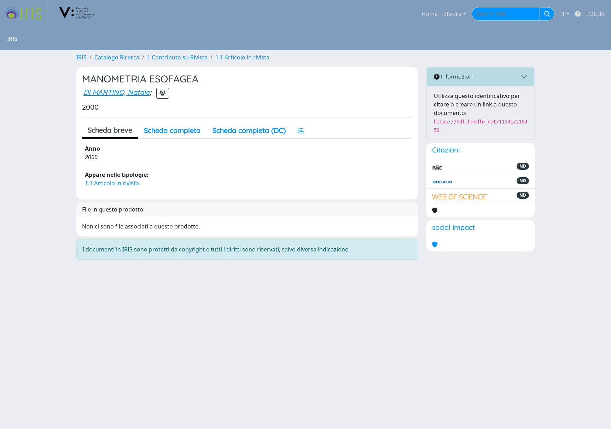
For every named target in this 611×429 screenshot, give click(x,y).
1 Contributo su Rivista (177, 57)
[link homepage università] (76, 13)
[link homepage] (25, 13)
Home (429, 14)
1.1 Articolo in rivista (242, 57)
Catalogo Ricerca (116, 57)
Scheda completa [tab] (172, 130)
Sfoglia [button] (452, 14)
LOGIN (595, 14)
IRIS (81, 57)
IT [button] (562, 14)
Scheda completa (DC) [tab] (249, 130)
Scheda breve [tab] (110, 130)
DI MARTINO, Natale (116, 92)
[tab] (301, 130)
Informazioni (456, 76)
